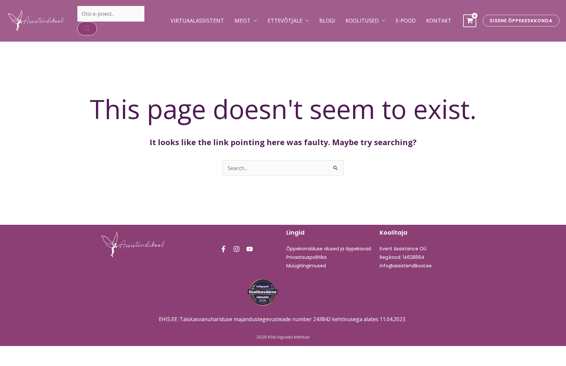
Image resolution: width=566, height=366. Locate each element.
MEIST (243, 20)
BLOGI (327, 20)
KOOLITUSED (362, 20)
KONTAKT (438, 20)
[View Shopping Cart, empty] (469, 20)
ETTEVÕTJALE (285, 20)
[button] (521, 21)
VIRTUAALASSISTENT (197, 20)
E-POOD (406, 20)
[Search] (87, 28)
